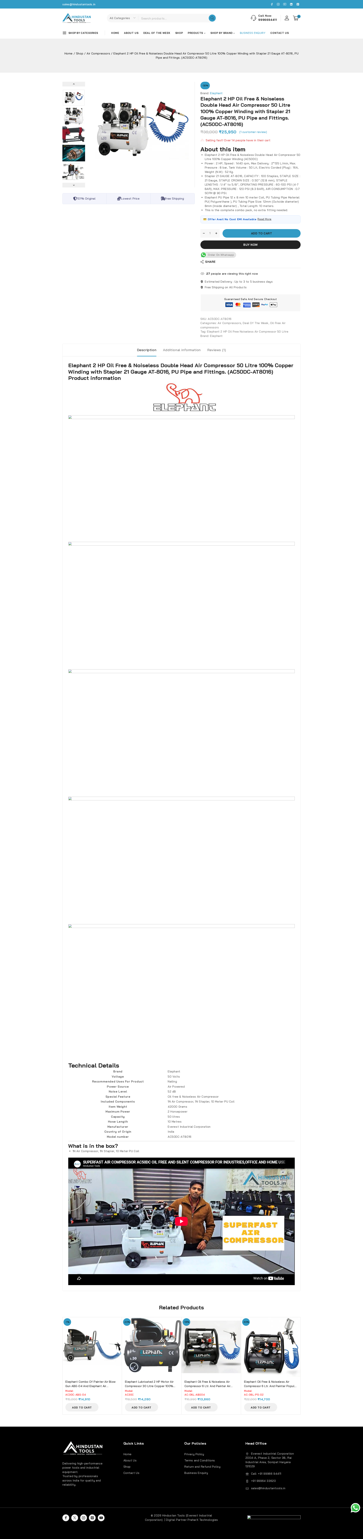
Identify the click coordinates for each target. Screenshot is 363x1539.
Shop (179, 32)
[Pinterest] (298, 4)
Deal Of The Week (156, 32)
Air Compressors (229, 323)
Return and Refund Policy (202, 1466)
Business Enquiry (196, 1473)
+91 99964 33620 (263, 1481)
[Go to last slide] (73, 84)
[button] (73, 97)
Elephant (216, 93)
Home (115, 32)
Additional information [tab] (182, 350)
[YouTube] (285, 4)
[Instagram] (278, 4)
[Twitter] (74, 1517)
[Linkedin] (291, 4)
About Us (131, 32)
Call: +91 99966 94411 (266, 1473)
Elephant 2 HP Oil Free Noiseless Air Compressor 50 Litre (248, 331)
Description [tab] (147, 350)
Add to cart (261, 233)
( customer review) (253, 132)
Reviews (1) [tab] (216, 350)
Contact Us (279, 32)
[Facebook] (272, 4)
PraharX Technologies (203, 1520)
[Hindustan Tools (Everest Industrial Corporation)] (76, 18)
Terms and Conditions (199, 1460)
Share (210, 262)
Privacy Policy (194, 1454)
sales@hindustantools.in (78, 4)
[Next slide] (73, 185)
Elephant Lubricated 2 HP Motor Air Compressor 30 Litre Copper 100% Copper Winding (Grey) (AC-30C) (149, 1386)
